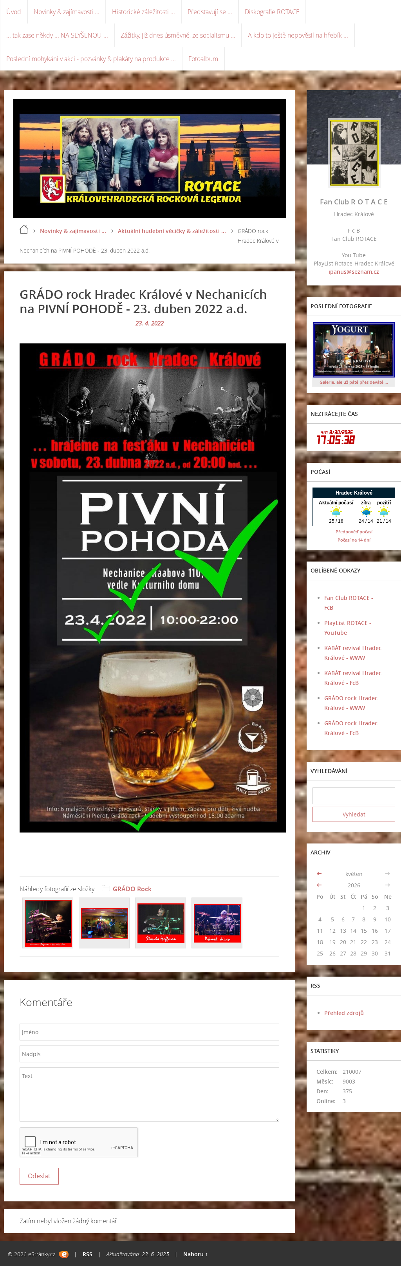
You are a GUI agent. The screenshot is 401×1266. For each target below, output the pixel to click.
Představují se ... (210, 11)
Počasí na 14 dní (354, 540)
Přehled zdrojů (344, 1013)
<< (320, 874)
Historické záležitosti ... (143, 11)
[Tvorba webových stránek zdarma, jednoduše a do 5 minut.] (64, 1254)
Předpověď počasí (354, 532)
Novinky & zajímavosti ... (66, 11)
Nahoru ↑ (195, 1254)
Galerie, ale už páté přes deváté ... (354, 382)
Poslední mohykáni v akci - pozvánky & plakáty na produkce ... (91, 58)
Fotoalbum (203, 58)
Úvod (13, 11)
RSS (87, 1254)
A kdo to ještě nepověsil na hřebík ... (298, 35)
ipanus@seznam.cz (354, 271)
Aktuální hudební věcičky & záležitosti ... (172, 231)
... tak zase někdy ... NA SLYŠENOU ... (57, 35)
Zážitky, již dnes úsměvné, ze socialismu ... (178, 35)
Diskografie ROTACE (272, 11)
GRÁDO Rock (132, 889)
